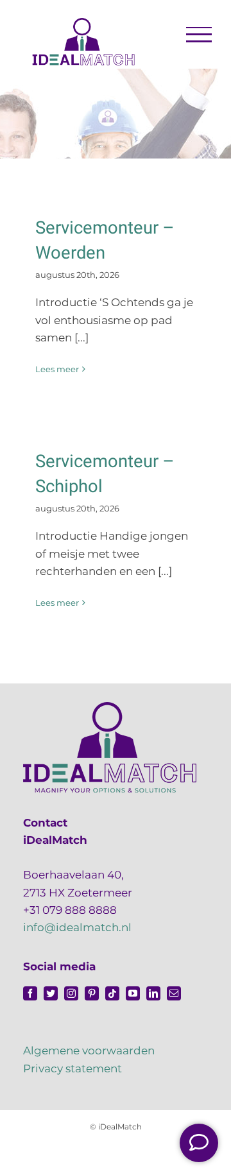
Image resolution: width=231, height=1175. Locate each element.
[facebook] (30, 993)
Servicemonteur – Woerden (105, 240)
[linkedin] (153, 993)
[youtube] (133, 993)
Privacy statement (72, 1068)
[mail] (174, 993)
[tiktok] (112, 993)
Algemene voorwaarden (89, 1050)
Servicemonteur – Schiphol (105, 474)
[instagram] (71, 993)
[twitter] (51, 993)
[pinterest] (92, 993)
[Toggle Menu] (199, 34)
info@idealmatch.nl (77, 927)
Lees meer (57, 369)
